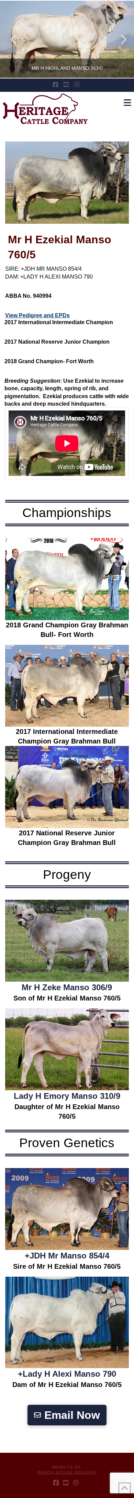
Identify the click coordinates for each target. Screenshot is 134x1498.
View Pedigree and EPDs (37, 315)
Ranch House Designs (66, 1472)
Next (119, 39)
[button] (127, 103)
